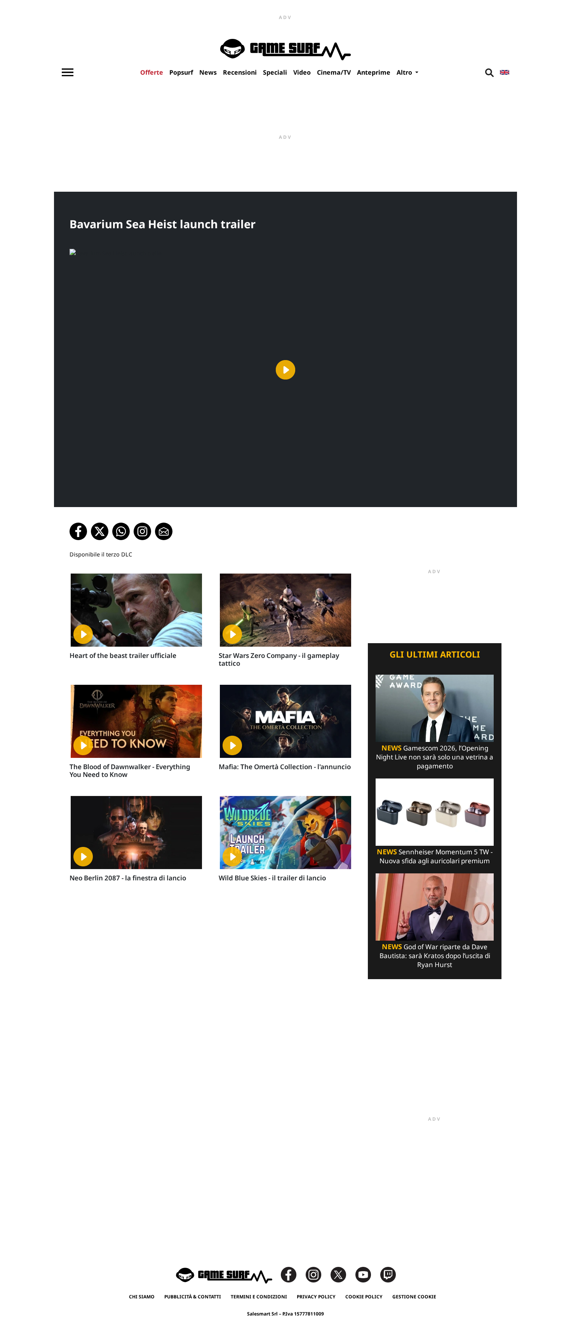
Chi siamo (142, 1296)
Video (302, 72)
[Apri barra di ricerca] (489, 72)
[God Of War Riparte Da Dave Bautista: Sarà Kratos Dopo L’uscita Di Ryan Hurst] (435, 906)
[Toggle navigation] (67, 72)
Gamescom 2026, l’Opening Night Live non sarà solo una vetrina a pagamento (434, 756)
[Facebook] (292, 1274)
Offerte (151, 72)
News (208, 72)
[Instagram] (317, 1274)
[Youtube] (367, 1274)
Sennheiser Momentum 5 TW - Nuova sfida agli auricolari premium (435, 856)
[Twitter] (342, 1274)
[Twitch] (388, 1274)
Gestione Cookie (414, 1296)
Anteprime (373, 72)
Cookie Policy (364, 1296)
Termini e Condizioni (259, 1296)
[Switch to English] (504, 72)
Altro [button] (405, 72)
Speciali (275, 72)
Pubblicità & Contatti (192, 1296)
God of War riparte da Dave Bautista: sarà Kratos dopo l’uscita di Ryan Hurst (435, 955)
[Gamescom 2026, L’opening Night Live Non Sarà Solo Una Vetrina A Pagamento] (435, 707)
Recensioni (240, 72)
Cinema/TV (334, 72)
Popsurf (181, 72)
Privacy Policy (316, 1296)
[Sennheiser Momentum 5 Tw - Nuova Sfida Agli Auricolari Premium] (435, 811)
